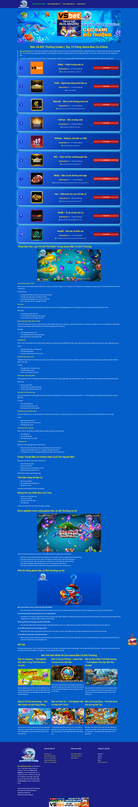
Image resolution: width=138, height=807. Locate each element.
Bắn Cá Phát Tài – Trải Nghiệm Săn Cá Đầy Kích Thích (67, 703)
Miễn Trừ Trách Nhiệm (50, 762)
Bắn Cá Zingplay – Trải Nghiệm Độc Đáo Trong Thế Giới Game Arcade (32, 662)
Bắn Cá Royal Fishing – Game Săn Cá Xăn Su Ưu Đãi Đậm (66, 660)
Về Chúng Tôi (48, 754)
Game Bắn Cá (74, 758)
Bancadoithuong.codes (24, 766)
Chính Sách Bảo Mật (50, 756)
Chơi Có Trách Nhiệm (50, 758)
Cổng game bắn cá (68, 4)
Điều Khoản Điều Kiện (50, 760)
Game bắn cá (81, 4)
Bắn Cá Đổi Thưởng (39, 4)
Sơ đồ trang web (102, 762)
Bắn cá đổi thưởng (25, 51)
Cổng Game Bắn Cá (76, 756)
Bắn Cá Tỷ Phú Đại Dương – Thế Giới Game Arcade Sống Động (32, 703)
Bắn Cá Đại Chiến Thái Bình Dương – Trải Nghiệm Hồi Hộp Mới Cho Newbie (100, 662)
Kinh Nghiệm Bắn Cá (76, 754)
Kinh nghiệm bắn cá (53, 4)
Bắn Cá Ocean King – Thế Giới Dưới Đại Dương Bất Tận (101, 703)
